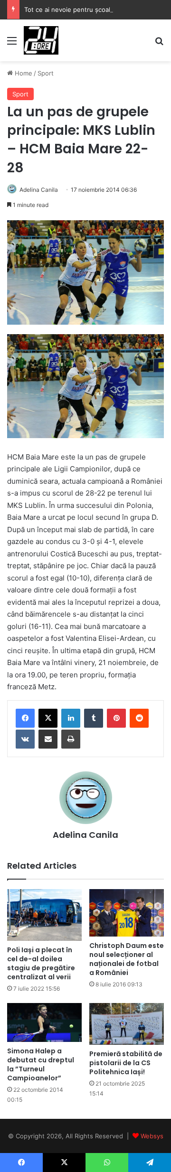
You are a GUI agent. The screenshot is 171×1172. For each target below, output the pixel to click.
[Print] (70, 739)
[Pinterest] (116, 718)
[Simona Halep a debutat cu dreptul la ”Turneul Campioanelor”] (44, 1022)
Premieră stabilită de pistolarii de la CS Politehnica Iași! (125, 1063)
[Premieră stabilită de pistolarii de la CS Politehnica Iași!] (126, 1024)
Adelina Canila (38, 189)
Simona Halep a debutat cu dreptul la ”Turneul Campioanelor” (40, 1064)
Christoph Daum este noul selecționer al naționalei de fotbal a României (126, 959)
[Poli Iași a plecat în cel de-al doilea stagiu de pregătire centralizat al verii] (44, 915)
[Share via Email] (47, 739)
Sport (46, 73)
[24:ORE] (41, 40)
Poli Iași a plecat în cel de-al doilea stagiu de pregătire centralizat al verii (41, 963)
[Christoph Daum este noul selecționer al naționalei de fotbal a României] (126, 913)
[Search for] (159, 44)
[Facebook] (25, 718)
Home (22, 73)
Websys (152, 1136)
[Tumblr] (93, 718)
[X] (47, 718)
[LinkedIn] (70, 718)
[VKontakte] (25, 739)
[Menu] (12, 44)
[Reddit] (139, 718)
